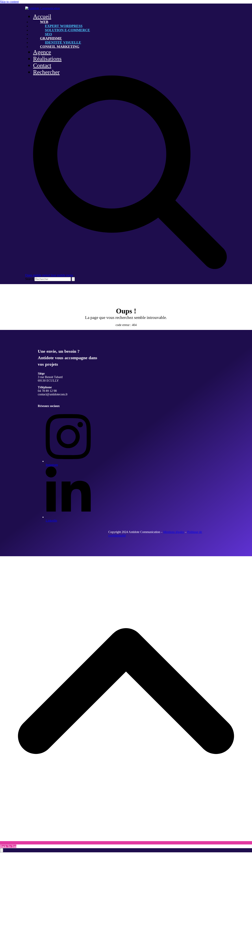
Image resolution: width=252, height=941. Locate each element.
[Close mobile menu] (1, 850)
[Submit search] (73, 279)
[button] (49, 275)
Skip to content (9, 1)
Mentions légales (173, 532)
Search (29, 279)
